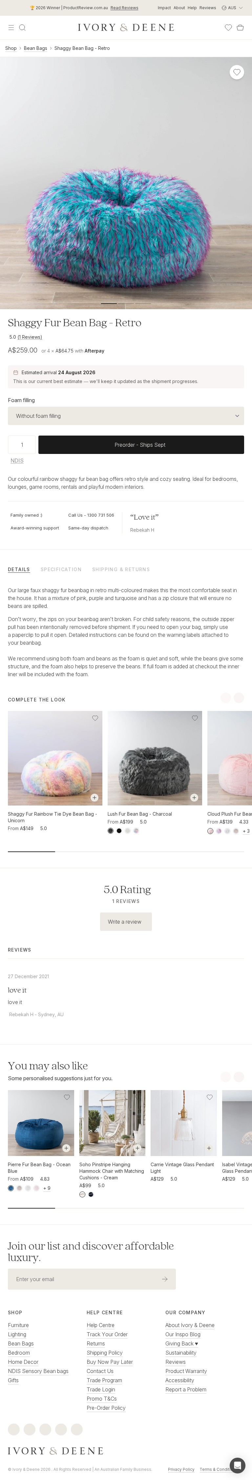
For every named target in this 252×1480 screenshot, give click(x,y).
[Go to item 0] (109, 303)
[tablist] (126, 569)
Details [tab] (19, 569)
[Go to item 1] (126, 303)
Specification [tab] (61, 569)
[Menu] (11, 27)
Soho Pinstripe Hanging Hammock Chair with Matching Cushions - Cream (111, 1171)
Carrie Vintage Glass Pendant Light (182, 1168)
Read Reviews (124, 7)
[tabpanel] (126, 632)
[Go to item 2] (143, 303)
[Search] (22, 28)
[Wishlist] (228, 28)
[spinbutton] (22, 445)
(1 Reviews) (29, 337)
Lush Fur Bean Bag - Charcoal (140, 814)
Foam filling (21, 400)
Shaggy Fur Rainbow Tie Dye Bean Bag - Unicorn (52, 817)
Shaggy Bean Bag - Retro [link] (82, 48)
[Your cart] (240, 28)
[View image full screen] (126, 183)
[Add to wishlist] (95, 718)
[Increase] (33, 445)
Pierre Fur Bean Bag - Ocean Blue (39, 1168)
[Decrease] (10, 445)
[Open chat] (237, 1465)
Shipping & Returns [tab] (121, 569)
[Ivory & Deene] (126, 1451)
